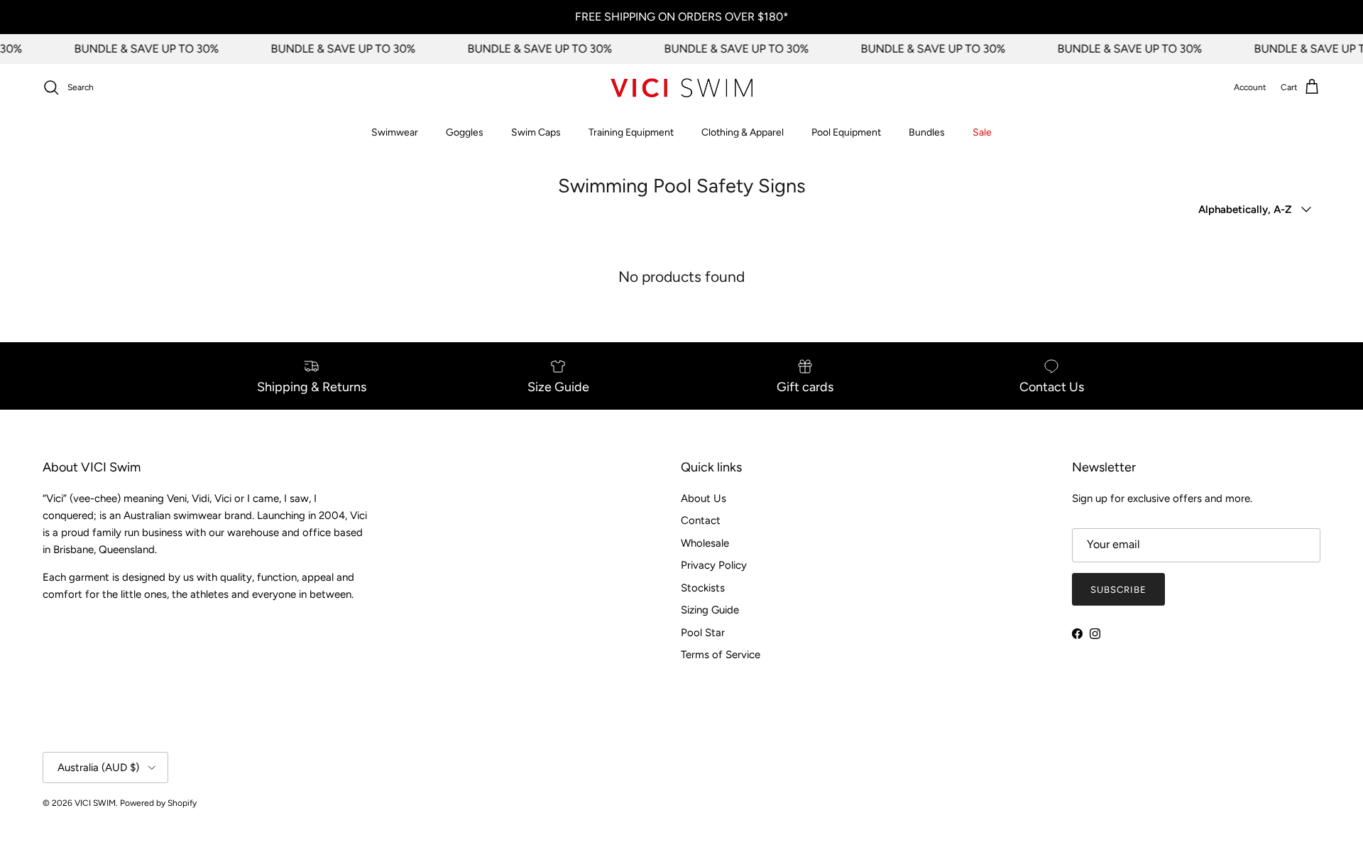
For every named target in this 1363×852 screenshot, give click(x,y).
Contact (701, 520)
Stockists (703, 587)
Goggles (464, 132)
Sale (982, 132)
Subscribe (1118, 589)
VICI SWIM (95, 803)
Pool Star (703, 632)
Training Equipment (631, 132)
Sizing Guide (710, 610)
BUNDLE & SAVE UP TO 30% (141, 48)
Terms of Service (720, 654)
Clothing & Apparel (742, 132)
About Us (703, 498)
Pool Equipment (846, 132)
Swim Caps (536, 132)
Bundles (927, 132)
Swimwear (394, 132)
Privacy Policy (714, 565)
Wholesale (705, 543)
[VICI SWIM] (681, 87)
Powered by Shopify (158, 803)
